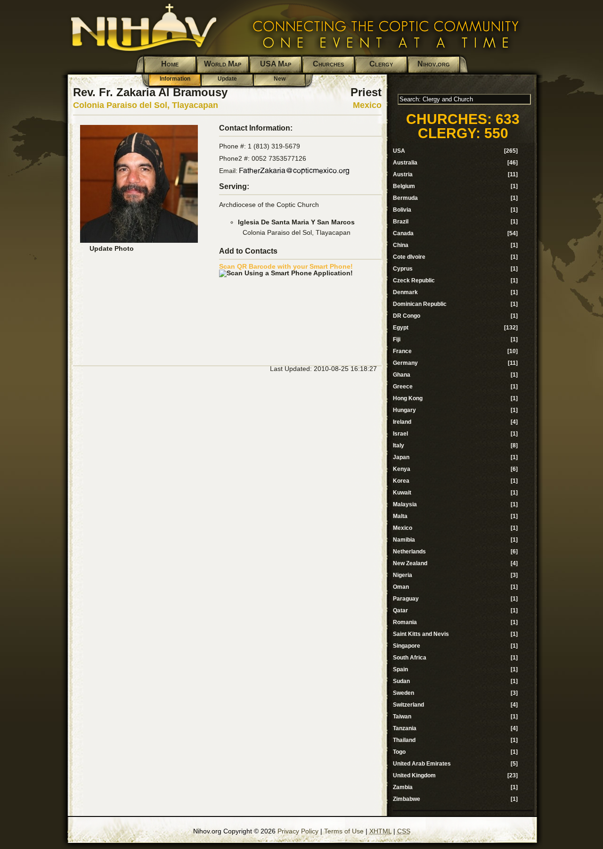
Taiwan (402, 716)
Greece (403, 386)
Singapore (406, 646)
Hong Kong (408, 398)
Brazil (400, 221)
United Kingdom (414, 775)
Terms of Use (344, 831)
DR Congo (406, 316)
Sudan (401, 681)
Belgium (404, 186)
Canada (403, 233)
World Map (222, 64)
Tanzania (404, 728)
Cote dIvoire (409, 257)
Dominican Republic (420, 304)
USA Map (275, 64)
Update (227, 78)
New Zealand (410, 563)
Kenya (401, 469)
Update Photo (112, 248)
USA (399, 151)
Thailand (404, 740)
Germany (405, 363)
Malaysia (405, 504)
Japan (401, 457)
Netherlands (409, 551)
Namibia (404, 539)
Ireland (402, 422)
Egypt (400, 327)
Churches (328, 64)
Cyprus (403, 268)
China (400, 245)
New (279, 78)
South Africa (409, 657)
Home (170, 64)
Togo (399, 752)
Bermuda (405, 198)
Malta (400, 516)
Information (175, 78)
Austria (403, 174)
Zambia (403, 787)
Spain (400, 669)
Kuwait (402, 492)
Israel (400, 433)
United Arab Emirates (422, 763)
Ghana (401, 374)
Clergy (381, 64)
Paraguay (406, 598)
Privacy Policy (297, 831)
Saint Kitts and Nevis (421, 634)
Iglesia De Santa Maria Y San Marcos (296, 222)
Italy (398, 445)
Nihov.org (433, 64)
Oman (401, 587)
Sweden (403, 693)
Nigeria (402, 575)
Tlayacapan (195, 105)
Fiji (396, 339)
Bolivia (402, 209)
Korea (401, 481)
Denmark (405, 292)
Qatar (400, 610)
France (402, 351)
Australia (405, 162)
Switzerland (408, 704)
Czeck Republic (414, 280)
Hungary (404, 410)
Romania (405, 622)
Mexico (367, 105)
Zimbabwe (406, 799)
